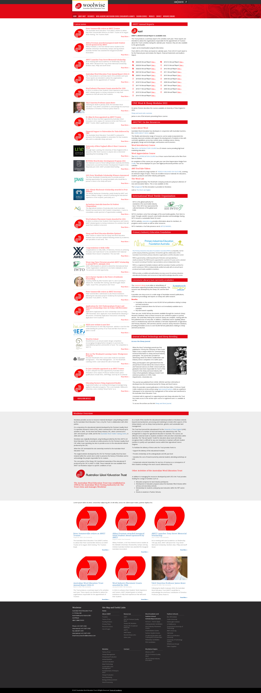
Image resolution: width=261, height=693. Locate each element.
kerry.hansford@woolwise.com (86, 635)
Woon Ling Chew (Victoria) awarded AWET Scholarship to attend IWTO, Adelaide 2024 (107, 263)
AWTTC (126, 630)
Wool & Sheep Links (130, 635)
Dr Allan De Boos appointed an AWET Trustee (103, 117)
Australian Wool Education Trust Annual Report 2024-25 (107, 74)
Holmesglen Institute (173, 622)
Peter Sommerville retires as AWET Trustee (103, 29)
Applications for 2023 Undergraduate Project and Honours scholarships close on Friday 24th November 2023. (106, 308)
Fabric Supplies (171, 646)
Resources (91, 16)
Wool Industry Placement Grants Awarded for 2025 (106, 219)
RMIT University (171, 631)
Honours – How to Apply (152, 622)
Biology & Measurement (109, 680)
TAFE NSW (170, 633)
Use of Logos (106, 629)
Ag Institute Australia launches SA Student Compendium (102, 205)
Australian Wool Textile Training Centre (113, 434)
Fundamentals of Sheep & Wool (110, 671)
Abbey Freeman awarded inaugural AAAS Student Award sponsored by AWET (105, 44)
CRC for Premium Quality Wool (131, 620)
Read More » (125, 36)
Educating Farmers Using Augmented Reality (103, 383)
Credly (134, 163)
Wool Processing (107, 682)
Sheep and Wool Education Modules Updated (103, 233)
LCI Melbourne (171, 624)
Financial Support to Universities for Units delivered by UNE (107, 132)
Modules (152, 16)
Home (75, 16)
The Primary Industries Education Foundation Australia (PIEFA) (151, 251)
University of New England (173, 429)
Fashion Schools (141, 16)
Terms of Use (106, 619)
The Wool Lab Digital (143, 190)
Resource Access (107, 626)
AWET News (127, 632)
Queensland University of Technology (175, 627)
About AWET (82, 16)
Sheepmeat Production (109, 657)
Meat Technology (107, 664)
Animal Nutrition (107, 659)
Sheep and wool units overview (142, 113)
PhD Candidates (150, 642)
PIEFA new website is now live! (98, 325)
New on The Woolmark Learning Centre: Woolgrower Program (107, 355)
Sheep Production (107, 675)
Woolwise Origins (169, 16)
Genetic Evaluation (108, 662)
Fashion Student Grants (152, 633)
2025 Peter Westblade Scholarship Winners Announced (107, 175)
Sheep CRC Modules (130, 623)
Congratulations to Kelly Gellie (97, 248)
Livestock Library (140, 285)
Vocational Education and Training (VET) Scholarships (153, 636)
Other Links (127, 637)
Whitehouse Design (173, 644)
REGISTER (180, 2)
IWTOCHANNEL (166, 226)
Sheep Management (108, 654)
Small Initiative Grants (152, 631)
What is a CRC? (149, 652)
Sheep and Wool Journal (163, 403)
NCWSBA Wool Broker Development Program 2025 (106, 161)
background (138, 187)
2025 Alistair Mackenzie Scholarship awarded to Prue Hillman (107, 191)
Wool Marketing (107, 677)
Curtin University (172, 619)
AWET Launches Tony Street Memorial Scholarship (106, 60)
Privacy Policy (106, 624)
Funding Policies (107, 622)
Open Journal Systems (165, 389)
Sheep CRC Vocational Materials (130, 626)
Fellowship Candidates (152, 640)
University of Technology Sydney (174, 640)
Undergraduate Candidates (153, 624)
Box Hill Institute (172, 617)
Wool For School (92, 339)
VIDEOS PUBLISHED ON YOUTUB (169, 172)
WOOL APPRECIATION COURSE (145, 156)
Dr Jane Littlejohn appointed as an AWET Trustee (105, 369)
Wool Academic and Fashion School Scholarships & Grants (115, 16)
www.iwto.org (147, 221)
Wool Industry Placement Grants (153, 627)
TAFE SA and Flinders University (173, 636)
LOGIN (175, 2)
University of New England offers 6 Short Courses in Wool (106, 147)
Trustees (105, 617)
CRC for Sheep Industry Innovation (152, 659)
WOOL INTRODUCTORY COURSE (145, 148)
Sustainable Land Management (107, 667)
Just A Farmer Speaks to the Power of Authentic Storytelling (104, 278)
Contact (158, 16)
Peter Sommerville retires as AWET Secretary (104, 292)
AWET (125, 617)
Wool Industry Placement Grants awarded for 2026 (106, 88)
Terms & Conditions (116, 690)
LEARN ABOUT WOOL (141, 133)
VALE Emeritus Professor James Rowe (100, 103)
